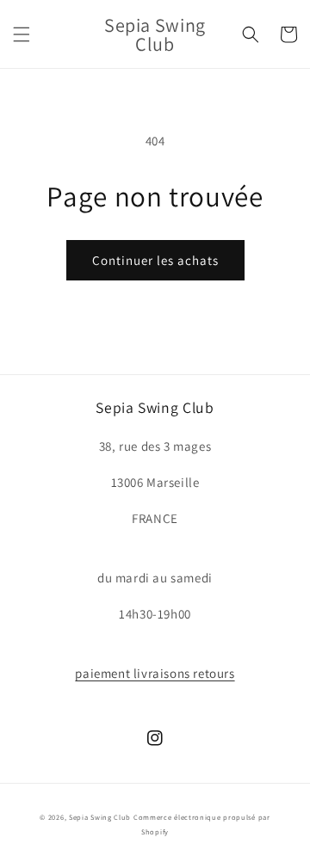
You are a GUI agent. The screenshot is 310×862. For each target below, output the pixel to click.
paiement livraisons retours (154, 673)
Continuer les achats (155, 260)
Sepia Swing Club (100, 817)
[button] (21, 34)
